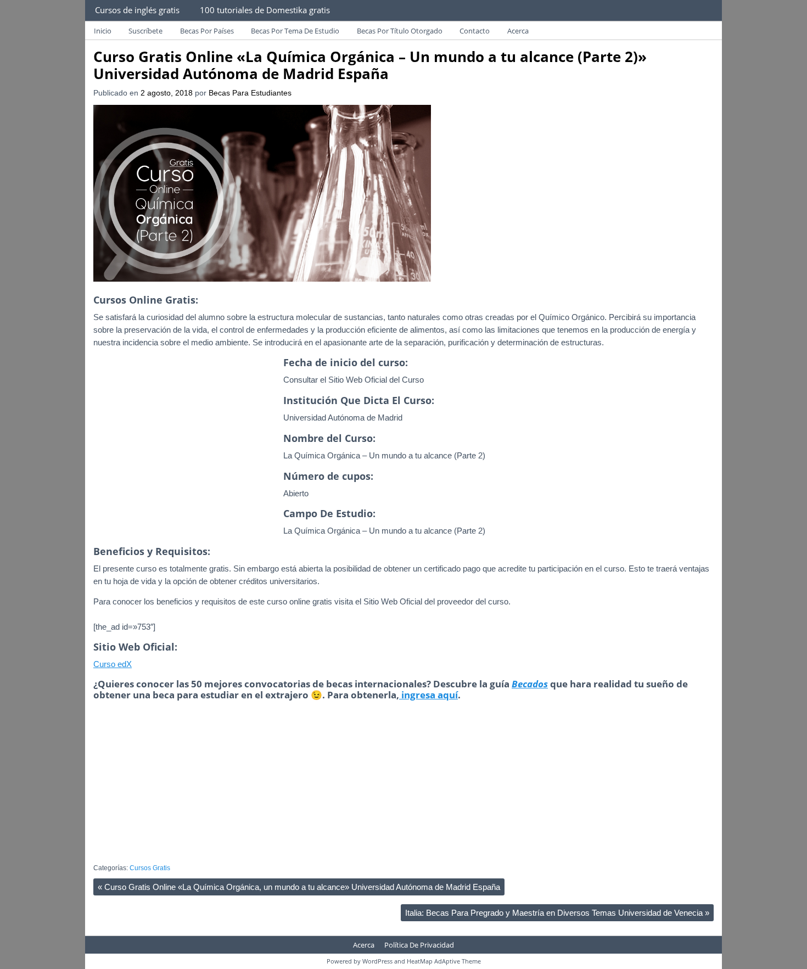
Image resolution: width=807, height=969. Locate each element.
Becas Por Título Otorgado (399, 31)
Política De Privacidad (419, 945)
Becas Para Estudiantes (250, 93)
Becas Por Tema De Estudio (295, 31)
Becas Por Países (207, 31)
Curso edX (112, 664)
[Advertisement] (185, 458)
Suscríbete (145, 31)
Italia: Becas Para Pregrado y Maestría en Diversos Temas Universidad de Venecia (557, 912)
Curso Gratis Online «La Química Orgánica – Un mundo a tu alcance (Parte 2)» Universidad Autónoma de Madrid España (370, 65)
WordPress (377, 961)
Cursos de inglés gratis (137, 9)
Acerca (518, 31)
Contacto (474, 31)
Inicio (102, 31)
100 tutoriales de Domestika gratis (265, 9)
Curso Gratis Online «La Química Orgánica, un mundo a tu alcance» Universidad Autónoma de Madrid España (299, 887)
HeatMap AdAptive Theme (444, 961)
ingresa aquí (428, 694)
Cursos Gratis (150, 868)
